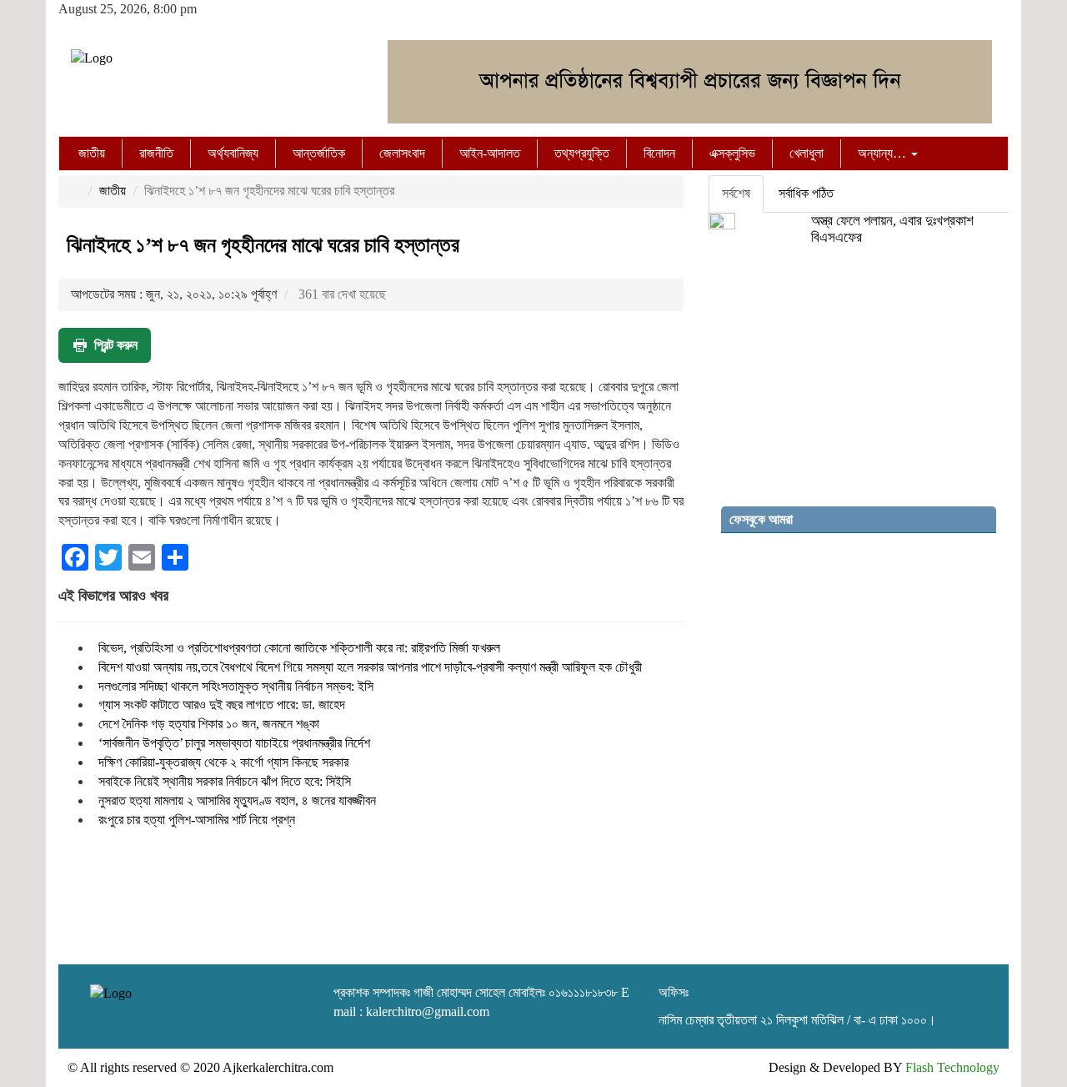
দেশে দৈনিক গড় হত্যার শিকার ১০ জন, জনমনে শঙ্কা (208, 724)
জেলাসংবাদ (402, 153)
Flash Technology (952, 1067)
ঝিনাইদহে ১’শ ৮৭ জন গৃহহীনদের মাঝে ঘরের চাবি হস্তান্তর (263, 245)
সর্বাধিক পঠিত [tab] (806, 193)
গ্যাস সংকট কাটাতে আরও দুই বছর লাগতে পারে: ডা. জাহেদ (221, 704)
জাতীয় (91, 153)
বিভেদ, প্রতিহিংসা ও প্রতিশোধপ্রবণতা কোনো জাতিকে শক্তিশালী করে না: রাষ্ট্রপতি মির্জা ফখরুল (299, 648)
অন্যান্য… (883, 153)
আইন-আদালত (489, 153)
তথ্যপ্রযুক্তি (581, 153)
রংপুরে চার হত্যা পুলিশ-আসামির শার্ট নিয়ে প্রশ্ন (196, 820)
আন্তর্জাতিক (319, 153)
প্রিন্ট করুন (116, 345)
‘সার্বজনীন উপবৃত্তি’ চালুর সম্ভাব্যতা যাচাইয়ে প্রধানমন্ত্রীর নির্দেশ (234, 743)
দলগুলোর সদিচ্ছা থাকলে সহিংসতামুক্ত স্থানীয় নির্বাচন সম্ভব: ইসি (235, 686)
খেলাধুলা (806, 153)
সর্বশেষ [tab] (736, 193)
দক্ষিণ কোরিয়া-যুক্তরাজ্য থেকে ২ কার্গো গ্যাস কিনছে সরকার (223, 762)
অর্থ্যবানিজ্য (233, 153)
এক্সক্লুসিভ (732, 153)
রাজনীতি (156, 153)
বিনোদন (659, 153)
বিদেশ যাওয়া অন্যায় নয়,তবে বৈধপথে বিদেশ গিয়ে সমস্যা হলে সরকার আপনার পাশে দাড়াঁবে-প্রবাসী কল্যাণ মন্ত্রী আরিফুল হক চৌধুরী (370, 667)
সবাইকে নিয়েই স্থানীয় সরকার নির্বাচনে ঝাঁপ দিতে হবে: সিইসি (224, 781)
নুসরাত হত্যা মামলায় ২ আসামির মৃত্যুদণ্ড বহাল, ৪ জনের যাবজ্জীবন (237, 800)
